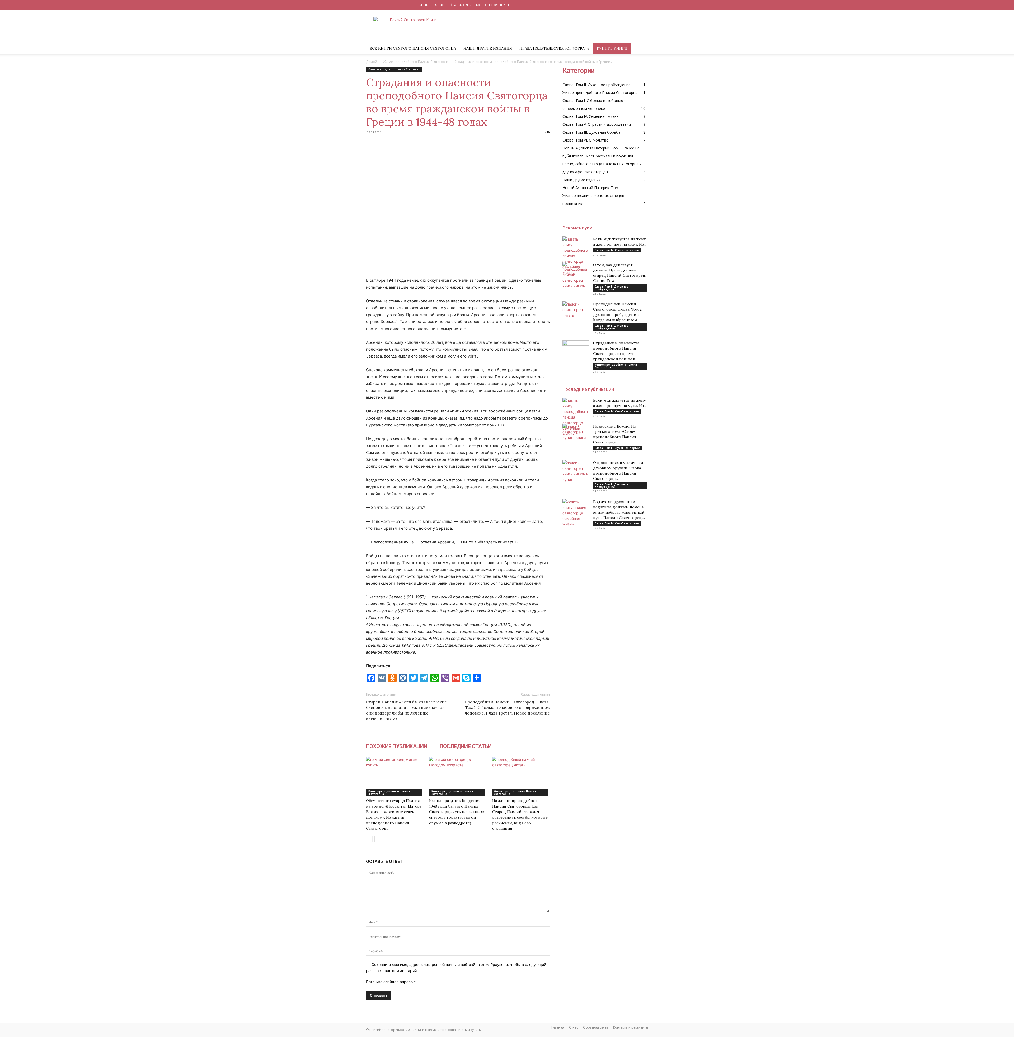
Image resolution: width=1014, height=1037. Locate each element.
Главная (424, 5)
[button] (641, 48)
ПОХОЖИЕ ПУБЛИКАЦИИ (397, 746)
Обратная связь (459, 5)
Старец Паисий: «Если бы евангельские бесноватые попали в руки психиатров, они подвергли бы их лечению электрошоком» (406, 710)
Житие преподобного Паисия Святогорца (416, 61)
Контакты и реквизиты (492, 5)
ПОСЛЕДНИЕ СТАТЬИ (462, 746)
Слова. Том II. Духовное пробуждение (611, 288)
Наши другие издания (487, 48)
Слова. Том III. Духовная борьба (617, 448)
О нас (439, 5)
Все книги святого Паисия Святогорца (413, 48)
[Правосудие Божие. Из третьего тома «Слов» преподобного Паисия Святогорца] (575, 433)
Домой (371, 61)
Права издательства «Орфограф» (554, 48)
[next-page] (377, 839)
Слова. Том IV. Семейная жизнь (617, 250)
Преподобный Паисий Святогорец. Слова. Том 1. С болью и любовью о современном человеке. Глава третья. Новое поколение (507, 708)
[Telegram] (644, 5)
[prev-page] (369, 839)
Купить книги (612, 48)
